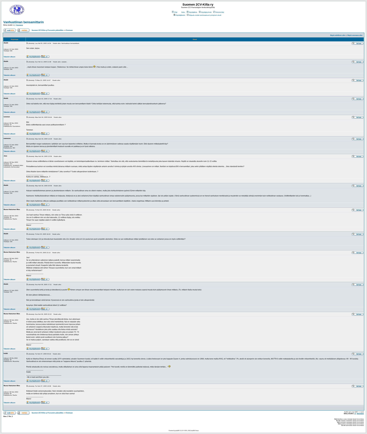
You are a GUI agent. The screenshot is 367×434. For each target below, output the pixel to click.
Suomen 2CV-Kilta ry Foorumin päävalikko (48, 30)
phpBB (177, 430)
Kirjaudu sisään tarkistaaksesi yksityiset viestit (205, 15)
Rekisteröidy (219, 12)
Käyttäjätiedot (180, 15)
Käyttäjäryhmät (206, 12)
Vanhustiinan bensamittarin (23, 22)
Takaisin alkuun (9, 57)
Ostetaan (69, 30)
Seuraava (19, 25)
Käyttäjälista (193, 12)
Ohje (175, 12)
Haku (183, 12)
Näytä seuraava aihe (354, 35)
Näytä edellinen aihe (337, 35)
